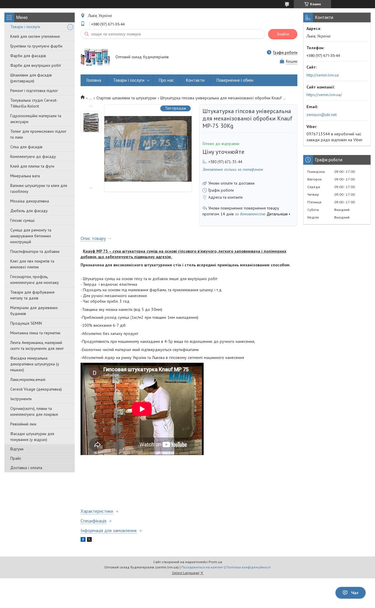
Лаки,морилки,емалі (27, 379)
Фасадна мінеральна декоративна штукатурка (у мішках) (34, 363)
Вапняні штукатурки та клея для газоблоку (38, 188)
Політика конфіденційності (248, 567)
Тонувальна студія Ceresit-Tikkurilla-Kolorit (34, 103)
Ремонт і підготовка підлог (34, 90)
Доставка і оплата (26, 467)
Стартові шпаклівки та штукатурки (126, 98)
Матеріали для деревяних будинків (34, 310)
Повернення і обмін (235, 80)
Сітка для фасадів (26, 146)
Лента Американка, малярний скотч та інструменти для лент (37, 345)
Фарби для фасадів (28, 55)
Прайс (15, 458)
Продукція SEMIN (26, 323)
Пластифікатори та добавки (34, 251)
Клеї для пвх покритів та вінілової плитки (32, 264)
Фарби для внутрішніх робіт (35, 65)
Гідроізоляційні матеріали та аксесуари (35, 118)
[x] (89, 540)
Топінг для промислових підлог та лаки (38, 134)
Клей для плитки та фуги (32, 166)
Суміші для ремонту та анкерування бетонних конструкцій (30, 235)
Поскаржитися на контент (202, 567)
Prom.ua (215, 562)
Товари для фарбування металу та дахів (32, 295)
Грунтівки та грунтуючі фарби (36, 46)
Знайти (283, 34)
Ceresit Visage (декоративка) (36, 389)
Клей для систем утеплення (35, 36)
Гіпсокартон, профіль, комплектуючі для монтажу (34, 279)
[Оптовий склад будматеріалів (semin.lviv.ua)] (95, 57)
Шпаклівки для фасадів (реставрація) (31, 78)
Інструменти (21, 398)
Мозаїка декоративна (29, 201)
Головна (93, 80)
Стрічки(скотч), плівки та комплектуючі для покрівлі (34, 411)
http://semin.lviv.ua (322, 75)
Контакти (195, 80)
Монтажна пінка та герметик (35, 332)
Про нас (166, 80)
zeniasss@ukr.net (321, 114)
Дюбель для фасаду (29, 210)
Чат (355, 592)
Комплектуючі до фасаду (33, 156)
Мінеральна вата (25, 175)
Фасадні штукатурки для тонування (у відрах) (32, 436)
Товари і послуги (25, 26)
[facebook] (83, 540)
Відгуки (16, 449)
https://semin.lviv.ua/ (324, 94)
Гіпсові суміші (22, 220)
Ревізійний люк (23, 424)
